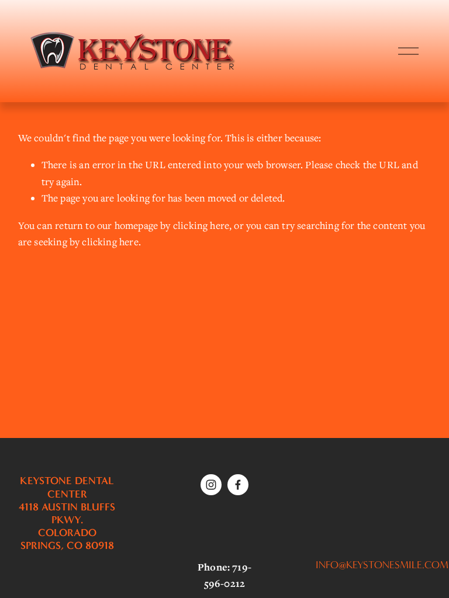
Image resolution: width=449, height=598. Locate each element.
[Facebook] (237, 484)
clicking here (201, 225)
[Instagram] (211, 484)
